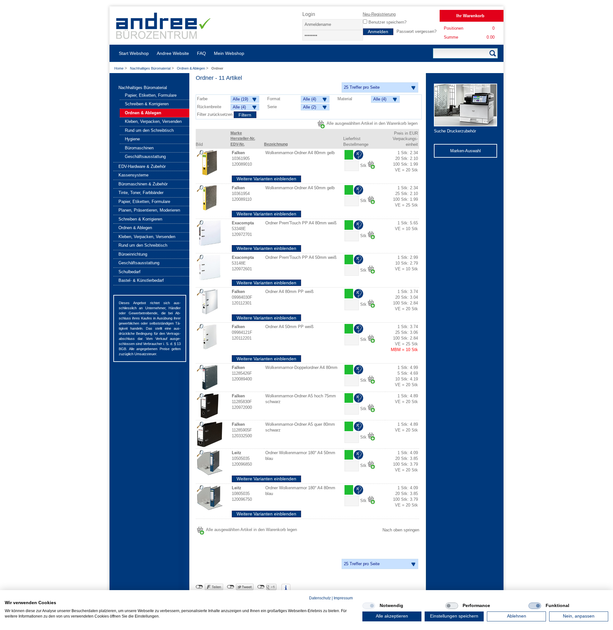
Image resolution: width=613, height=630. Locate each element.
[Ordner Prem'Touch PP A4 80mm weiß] (210, 233)
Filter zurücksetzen (215, 114)
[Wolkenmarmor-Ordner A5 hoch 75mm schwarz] (210, 406)
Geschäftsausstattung (145, 156)
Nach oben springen (400, 530)
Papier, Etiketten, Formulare (151, 95)
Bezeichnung (276, 144)
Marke (236, 133)
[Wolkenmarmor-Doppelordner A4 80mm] (210, 377)
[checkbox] (368, 606)
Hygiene (132, 139)
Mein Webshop (229, 53)
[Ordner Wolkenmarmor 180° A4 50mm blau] (210, 463)
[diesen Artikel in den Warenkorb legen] (371, 165)
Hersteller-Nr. (243, 138)
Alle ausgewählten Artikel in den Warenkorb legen (372, 123)
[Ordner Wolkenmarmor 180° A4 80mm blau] (210, 498)
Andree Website (173, 53)
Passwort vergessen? (416, 31)
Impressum (343, 598)
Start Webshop (134, 53)
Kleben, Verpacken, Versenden (153, 121)
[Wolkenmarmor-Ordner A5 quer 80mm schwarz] (210, 434)
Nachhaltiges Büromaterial (150, 68)
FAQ (201, 53)
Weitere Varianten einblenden (266, 178)
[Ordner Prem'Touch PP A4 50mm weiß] (210, 267)
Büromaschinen (139, 148)
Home (119, 68)
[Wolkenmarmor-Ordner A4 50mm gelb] (210, 198)
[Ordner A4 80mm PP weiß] (210, 301)
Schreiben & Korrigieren (147, 103)
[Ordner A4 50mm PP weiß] (210, 336)
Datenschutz (320, 598)
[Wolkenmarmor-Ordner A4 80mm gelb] (210, 163)
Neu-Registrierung (379, 14)
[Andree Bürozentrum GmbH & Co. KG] (163, 36)
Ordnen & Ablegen (191, 68)
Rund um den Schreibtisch (149, 130)
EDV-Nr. (238, 144)
